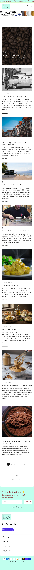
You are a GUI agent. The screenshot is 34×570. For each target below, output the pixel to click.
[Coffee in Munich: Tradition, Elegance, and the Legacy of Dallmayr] (17, 127)
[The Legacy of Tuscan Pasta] (17, 264)
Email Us (5, 552)
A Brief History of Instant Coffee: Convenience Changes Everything (16, 442)
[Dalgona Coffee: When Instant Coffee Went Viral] (17, 365)
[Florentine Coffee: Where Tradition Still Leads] (17, 215)
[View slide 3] (18, 485)
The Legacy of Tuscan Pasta (10, 285)
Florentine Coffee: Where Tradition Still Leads (15, 231)
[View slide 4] (20, 485)
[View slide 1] (14, 485)
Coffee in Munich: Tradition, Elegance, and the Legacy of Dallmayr (16, 143)
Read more (6, 61)
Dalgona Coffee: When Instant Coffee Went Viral (17, 385)
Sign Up (28, 501)
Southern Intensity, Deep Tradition (12, 185)
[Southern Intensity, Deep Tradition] (17, 171)
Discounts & (20, 1)
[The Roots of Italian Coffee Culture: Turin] (17, 79)
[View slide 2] (16, 485)
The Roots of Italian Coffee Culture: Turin (14, 96)
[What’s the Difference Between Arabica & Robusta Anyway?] (17, 46)
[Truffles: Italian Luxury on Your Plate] (17, 314)
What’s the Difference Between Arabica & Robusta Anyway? (15, 56)
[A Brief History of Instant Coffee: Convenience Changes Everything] (17, 421)
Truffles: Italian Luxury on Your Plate (13, 329)
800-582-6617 (7, 550)
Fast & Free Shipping (17, 479)
